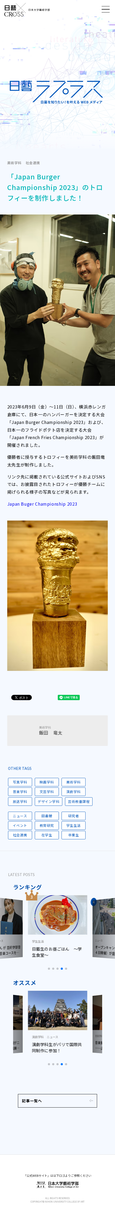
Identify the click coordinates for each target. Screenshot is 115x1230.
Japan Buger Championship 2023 (42, 504)
